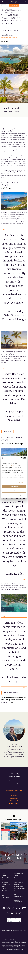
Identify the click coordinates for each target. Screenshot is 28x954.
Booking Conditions (6, 884)
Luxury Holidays (5, 897)
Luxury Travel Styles (18, 873)
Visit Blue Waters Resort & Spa (11, 692)
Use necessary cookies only (14, 495)
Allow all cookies (14, 486)
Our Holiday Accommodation (18, 901)
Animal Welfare (17, 884)
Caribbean (15, 793)
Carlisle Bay (14, 37)
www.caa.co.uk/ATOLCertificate (17, 949)
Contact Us (4, 873)
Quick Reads (14, 801)
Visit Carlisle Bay (7, 431)
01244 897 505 (14, 5)
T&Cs (3, 886)
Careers (16, 875)
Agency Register (6, 878)
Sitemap (16, 878)
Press (3, 880)
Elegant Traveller (9, 9)
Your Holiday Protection (19, 888)
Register (4, 875)
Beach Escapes (14, 803)
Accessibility (5, 891)
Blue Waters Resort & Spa (6, 37)
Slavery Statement (18, 880)
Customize (13, 490)
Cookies (4, 893)
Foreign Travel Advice (19, 891)
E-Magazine (5, 882)
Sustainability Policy (18, 882)
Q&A (3, 895)
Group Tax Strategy (18, 886)
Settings (21, 482)
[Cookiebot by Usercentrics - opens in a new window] (20, 458)
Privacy (4, 888)
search (25, 2)
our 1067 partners (10, 465)
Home (3, 9)
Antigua (14, 796)
